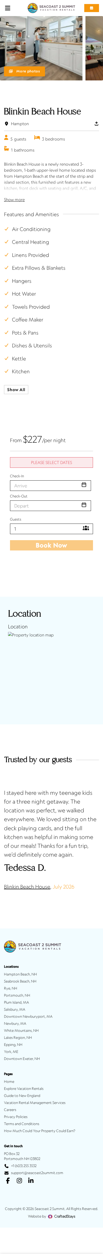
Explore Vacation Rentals (24, 1088)
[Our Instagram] (19, 1181)
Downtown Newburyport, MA (28, 1016)
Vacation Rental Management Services (35, 1102)
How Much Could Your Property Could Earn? (39, 1131)
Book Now (52, 545)
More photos (28, 71)
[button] (91, 8)
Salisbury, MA (14, 1009)
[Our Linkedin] (30, 1181)
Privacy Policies (16, 1116)
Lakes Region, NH (18, 1037)
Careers (10, 1109)
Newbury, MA (15, 1023)
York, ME (11, 1051)
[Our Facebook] (8, 1181)
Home (9, 1081)
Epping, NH (13, 1044)
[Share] (96, 124)
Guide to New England (22, 1095)
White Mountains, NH (21, 1030)
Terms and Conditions (21, 1124)
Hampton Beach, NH (20, 974)
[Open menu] (8, 8)
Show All (16, 389)
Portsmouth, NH (17, 995)
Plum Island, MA (16, 1002)
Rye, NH (10, 988)
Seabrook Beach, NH (20, 981)
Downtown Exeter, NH (22, 1058)
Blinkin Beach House (27, 886)
